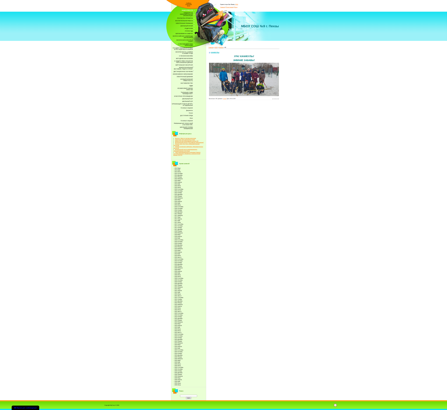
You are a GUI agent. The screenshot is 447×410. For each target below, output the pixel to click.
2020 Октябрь (178, 280)
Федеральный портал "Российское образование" (189, 142)
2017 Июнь (177, 222)
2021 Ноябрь (178, 299)
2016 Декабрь (178, 212)
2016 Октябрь (178, 208)
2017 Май (177, 220)
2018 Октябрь (178, 241)
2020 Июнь (177, 274)
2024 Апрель (178, 346)
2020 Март (177, 269)
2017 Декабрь (178, 229)
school (224, 98)
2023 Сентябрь (178, 334)
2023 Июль (177, 330)
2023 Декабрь (178, 339)
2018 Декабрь (178, 245)
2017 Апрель (178, 219)
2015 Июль (177, 187)
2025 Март (177, 360)
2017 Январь (178, 213)
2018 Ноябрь (178, 243)
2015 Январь (178, 177)
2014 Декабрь (178, 175)
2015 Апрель (178, 182)
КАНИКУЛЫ (215, 52)
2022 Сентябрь (178, 313)
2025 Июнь (177, 364)
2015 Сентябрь (178, 189)
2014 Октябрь (178, 173)
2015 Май (177, 184)
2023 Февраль (178, 322)
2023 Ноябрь (178, 337)
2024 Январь (178, 341)
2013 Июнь (177, 171)
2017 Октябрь (178, 226)
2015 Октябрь (178, 191)
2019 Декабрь (178, 264)
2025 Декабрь (178, 372)
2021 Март (177, 288)
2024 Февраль (178, 343)
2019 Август (178, 257)
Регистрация (229, 7)
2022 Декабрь (178, 318)
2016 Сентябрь (178, 206)
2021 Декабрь (178, 301)
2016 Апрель (178, 201)
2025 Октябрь (178, 369)
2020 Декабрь (178, 283)
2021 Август (178, 295)
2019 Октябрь (178, 260)
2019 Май (177, 254)
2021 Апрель (178, 290)
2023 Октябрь (178, 336)
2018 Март (177, 234)
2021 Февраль (178, 287)
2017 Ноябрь (178, 227)
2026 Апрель (178, 379)
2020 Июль (177, 276)
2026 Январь (178, 374)
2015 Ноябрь (178, 192)
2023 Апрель (178, 325)
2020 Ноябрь (178, 281)
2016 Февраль (178, 198)
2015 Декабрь (178, 194)
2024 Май (177, 348)
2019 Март (177, 250)
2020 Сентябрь (178, 278)
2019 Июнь (177, 255)
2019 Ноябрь (178, 262)
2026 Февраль (178, 376)
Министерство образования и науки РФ (186, 141)
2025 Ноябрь (178, 371)
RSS (236, 4)
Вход (235, 7)
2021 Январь (178, 285)
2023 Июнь (177, 329)
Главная (222, 7)
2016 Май (177, 203)
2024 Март (177, 344)
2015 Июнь (177, 185)
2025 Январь (178, 357)
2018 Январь (178, 231)
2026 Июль (177, 385)
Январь (221, 47)
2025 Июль (177, 365)
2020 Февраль (178, 267)
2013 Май (177, 170)
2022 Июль (177, 309)
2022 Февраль (178, 304)
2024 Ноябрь (178, 353)
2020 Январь (178, 266)
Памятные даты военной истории (185, 139)
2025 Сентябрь (178, 367)
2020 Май (177, 273)
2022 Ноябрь (178, 316)
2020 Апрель (178, 271)
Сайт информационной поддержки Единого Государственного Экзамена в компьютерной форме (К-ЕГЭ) (186, 154)
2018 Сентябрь (178, 240)
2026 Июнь (177, 383)
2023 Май (177, 327)
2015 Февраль (178, 178)
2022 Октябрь (178, 315)
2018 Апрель (178, 236)
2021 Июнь (177, 294)
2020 (216, 47)
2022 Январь (178, 302)
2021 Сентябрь (178, 297)
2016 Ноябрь (178, 210)
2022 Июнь (177, 308)
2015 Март (177, 180)
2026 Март (177, 378)
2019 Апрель (178, 252)
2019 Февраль (178, 248)
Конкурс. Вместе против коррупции (185, 138)
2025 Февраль (178, 358)
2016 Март (177, 199)
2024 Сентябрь (178, 350)
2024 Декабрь (178, 355)
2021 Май (177, 292)
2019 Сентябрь (178, 259)
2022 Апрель (178, 306)
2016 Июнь (177, 205)
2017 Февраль (178, 215)
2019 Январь (178, 247)
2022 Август (178, 311)
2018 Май (177, 238)
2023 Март (177, 323)
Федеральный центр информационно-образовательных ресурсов (185, 150)
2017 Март (177, 217)
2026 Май (177, 381)
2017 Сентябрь (178, 224)
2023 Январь (178, 320)
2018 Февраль (178, 233)
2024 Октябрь (178, 351)
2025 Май (177, 362)
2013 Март (177, 168)
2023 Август (178, 332)
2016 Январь (178, 196)
